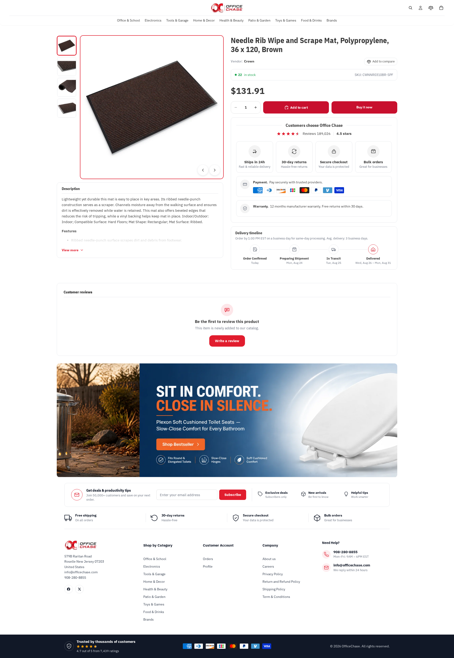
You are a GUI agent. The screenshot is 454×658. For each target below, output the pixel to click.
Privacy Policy (272, 574)
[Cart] (441, 8)
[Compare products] (431, 8)
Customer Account (218, 545)
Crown (249, 61)
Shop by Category (157, 545)
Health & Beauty (155, 589)
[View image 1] (66, 45)
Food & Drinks (153, 612)
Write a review (227, 341)
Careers (268, 566)
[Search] (410, 8)
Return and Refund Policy (281, 581)
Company (270, 545)
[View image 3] (66, 87)
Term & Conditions (276, 597)
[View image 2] (66, 66)
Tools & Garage (154, 574)
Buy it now (364, 107)
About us (269, 559)
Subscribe (232, 494)
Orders (208, 559)
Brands (148, 619)
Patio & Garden (154, 597)
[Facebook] (68, 589)
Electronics (151, 566)
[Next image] (215, 170)
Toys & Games (153, 604)
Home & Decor (154, 581)
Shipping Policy (273, 589)
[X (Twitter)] (79, 589)
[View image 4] (66, 108)
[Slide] (227, 420)
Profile (208, 566)
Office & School (154, 559)
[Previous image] (203, 170)
